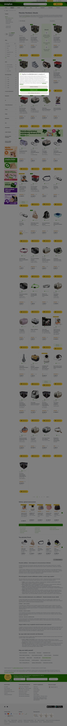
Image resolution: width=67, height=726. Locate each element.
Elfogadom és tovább (33, 89)
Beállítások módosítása (34, 86)
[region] (34, 84)
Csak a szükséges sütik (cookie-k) (34, 93)
